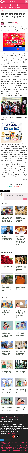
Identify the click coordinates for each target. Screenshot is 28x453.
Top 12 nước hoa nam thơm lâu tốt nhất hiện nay (20, 353)
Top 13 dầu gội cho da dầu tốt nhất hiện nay (21, 391)
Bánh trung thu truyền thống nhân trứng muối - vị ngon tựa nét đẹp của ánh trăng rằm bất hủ (21, 240)
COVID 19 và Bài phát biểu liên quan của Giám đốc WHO (7, 238)
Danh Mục (3, 7)
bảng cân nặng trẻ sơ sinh (21, 416)
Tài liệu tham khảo (21, 23)
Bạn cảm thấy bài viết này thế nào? (14, 184)
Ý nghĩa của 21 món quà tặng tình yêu (7, 267)
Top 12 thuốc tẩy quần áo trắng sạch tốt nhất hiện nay (7, 391)
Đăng (25, 198)
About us (3, 442)
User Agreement (13, 442)
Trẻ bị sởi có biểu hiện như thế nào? (6, 372)
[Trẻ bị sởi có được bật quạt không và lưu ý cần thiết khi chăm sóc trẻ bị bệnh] (21, 304)
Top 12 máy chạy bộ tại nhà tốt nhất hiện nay (21, 373)
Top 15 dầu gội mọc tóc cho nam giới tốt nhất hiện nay (7, 409)
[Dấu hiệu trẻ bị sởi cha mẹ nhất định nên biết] (21, 401)
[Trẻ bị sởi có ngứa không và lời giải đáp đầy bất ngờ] (21, 325)
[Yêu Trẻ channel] (14, 437)
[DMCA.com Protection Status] (5, 440)
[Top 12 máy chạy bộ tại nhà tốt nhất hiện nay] (21, 364)
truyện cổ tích (11, 416)
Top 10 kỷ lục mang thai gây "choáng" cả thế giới (21, 287)
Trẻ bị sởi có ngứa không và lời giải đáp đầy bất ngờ (20, 333)
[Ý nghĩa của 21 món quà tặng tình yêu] (7, 259)
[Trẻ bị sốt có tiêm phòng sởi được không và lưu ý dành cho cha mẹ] (7, 325)
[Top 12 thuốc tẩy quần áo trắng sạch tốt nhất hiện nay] (7, 382)
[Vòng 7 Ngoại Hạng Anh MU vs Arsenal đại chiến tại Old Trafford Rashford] (7, 210)
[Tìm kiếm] (26, 1)
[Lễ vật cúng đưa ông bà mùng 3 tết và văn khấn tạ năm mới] (7, 279)
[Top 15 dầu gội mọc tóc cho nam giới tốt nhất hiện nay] (7, 401)
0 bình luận (5, 190)
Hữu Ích (10, 186)
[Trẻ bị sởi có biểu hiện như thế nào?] (7, 364)
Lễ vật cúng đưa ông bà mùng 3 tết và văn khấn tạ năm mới (7, 288)
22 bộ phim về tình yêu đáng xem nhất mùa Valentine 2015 (21, 269)
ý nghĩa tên (11, 417)
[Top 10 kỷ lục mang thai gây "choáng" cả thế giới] (21, 279)
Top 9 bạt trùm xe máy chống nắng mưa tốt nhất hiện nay (7, 354)
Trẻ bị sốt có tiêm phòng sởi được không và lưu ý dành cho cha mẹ (7, 334)
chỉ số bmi (17, 417)
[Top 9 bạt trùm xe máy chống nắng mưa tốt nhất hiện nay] (7, 345)
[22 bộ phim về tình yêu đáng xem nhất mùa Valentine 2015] (21, 259)
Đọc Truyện (10, 7)
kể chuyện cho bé (4, 417)
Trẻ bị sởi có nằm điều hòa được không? (6, 312)
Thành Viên (17, 7)
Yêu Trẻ (5, 1)
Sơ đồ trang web (5, 443)
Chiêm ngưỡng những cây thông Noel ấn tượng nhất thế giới (21, 219)
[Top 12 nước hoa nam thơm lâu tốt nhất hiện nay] (21, 345)
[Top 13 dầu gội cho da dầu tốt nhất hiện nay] (21, 382)
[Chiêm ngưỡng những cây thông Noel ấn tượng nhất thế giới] (21, 210)
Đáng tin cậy (18, 186)
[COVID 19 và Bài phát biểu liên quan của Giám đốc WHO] (7, 230)
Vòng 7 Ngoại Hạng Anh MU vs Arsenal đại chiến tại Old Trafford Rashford (7, 219)
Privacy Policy (23, 442)
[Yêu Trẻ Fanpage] (17, 437)
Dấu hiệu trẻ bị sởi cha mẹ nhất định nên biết (20, 409)
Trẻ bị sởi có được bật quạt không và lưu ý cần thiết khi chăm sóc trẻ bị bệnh (21, 314)
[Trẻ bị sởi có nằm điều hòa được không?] (7, 304)
